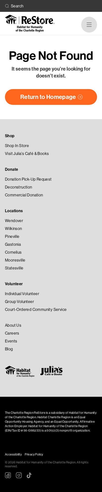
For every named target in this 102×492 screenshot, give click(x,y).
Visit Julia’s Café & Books (27, 153)
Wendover (14, 220)
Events (11, 341)
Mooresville (15, 260)
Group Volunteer (19, 301)
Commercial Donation (24, 195)
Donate (11, 169)
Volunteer (14, 284)
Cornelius (13, 252)
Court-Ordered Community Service (36, 309)
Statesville (14, 268)
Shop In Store (17, 145)
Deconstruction (18, 187)
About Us (13, 325)
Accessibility (13, 454)
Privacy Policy (34, 454)
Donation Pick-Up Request (28, 179)
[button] (89, 25)
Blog (9, 349)
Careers (12, 333)
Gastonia (13, 244)
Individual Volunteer (22, 293)
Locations (14, 210)
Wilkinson (13, 228)
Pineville (12, 236)
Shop (10, 135)
